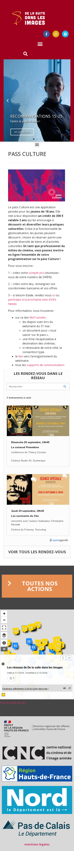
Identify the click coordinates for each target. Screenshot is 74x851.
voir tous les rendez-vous (37, 551)
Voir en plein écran (12, 703)
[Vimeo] (65, 34)
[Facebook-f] (46, 34)
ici (53, 295)
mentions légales (37, 844)
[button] (40, 44)
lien (20, 356)
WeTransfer (38, 317)
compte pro (36, 273)
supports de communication (45, 365)
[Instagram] (55, 34)
